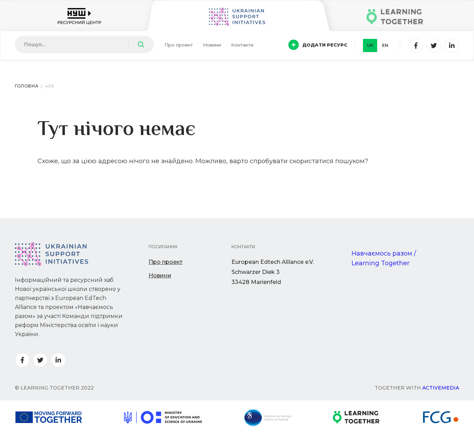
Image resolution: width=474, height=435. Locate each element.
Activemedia (440, 388)
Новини (212, 45)
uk (370, 45)
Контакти (242, 45)
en (385, 45)
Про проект (178, 45)
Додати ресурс (324, 45)
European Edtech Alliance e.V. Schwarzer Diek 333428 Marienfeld (272, 272)
